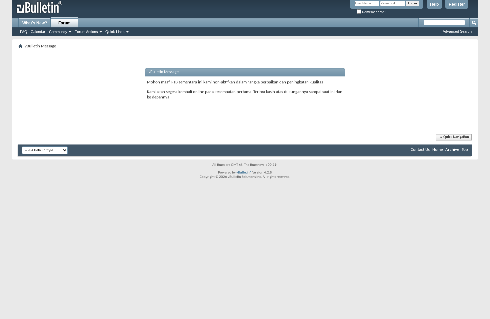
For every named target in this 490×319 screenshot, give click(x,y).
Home (437, 149)
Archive (452, 149)
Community (58, 32)
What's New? (34, 23)
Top (465, 149)
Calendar (38, 32)
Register (457, 4)
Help (434, 4)
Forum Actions (86, 32)
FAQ (23, 32)
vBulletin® (244, 173)
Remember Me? (373, 12)
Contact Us (420, 149)
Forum (64, 23)
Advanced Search (457, 31)
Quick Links (115, 32)
